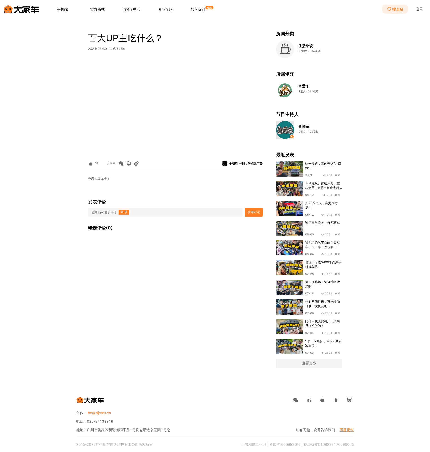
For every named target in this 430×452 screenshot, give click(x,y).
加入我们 (198, 9)
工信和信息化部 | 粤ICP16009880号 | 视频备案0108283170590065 (297, 444)
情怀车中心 (131, 9)
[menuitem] (62, 9)
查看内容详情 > (99, 178)
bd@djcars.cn (99, 413)
